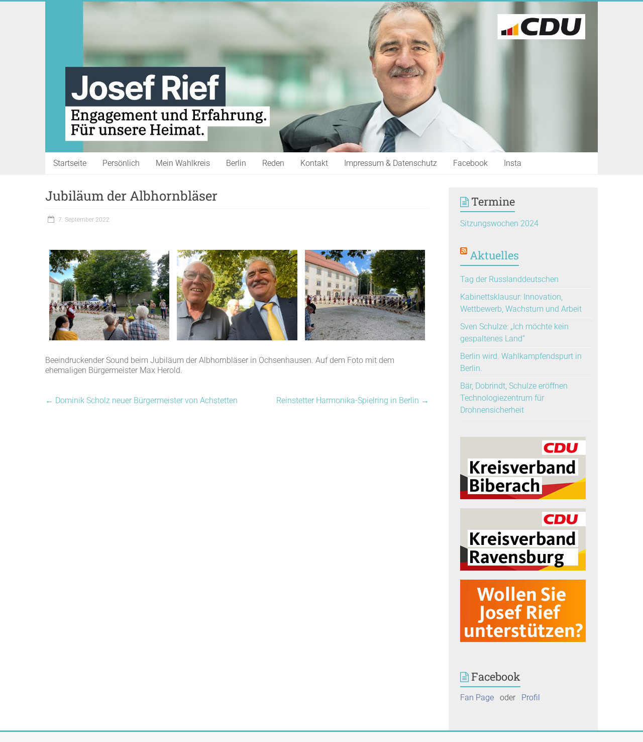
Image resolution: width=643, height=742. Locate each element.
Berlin (236, 163)
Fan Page (477, 697)
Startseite (69, 163)
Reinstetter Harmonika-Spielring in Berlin (352, 400)
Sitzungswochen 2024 (499, 223)
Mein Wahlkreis (183, 163)
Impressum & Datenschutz (390, 163)
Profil (530, 697)
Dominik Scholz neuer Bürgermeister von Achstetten (141, 400)
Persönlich (121, 163)
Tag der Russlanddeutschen (509, 279)
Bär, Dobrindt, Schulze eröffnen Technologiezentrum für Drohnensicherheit (514, 398)
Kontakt (314, 163)
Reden (273, 163)
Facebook (470, 163)
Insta (512, 163)
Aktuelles (494, 255)
